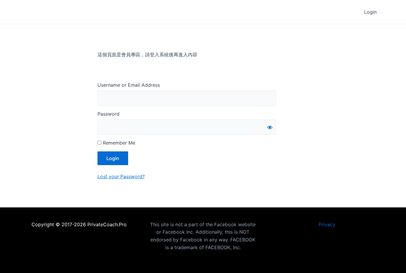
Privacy (327, 224)
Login (370, 12)
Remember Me (118, 143)
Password (108, 114)
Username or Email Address (128, 85)
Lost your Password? (121, 176)
